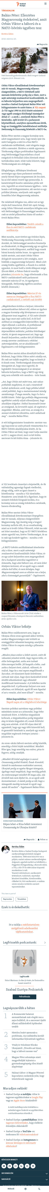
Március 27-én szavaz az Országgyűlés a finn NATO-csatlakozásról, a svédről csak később (24, 296)
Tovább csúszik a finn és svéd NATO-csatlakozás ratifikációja (25, 227)
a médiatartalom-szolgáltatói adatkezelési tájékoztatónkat (25, 928)
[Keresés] (39, 1189)
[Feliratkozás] (33, 1166)
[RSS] (21, 1166)
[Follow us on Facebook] (9, 1166)
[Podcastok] (25, 1189)
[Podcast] (27, 1166)
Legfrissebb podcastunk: (20, 942)
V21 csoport (40, 108)
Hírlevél (11, 1189)
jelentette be (17, 275)
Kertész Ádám (7, 34)
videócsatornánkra (29, 1135)
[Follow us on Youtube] (4, 1166)
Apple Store (19, 1101)
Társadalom (8, 11)
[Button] (42, 44)
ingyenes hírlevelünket (17, 1123)
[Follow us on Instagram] (15, 1166)
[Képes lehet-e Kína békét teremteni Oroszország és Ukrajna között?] (24, 806)
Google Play (37, 1097)
